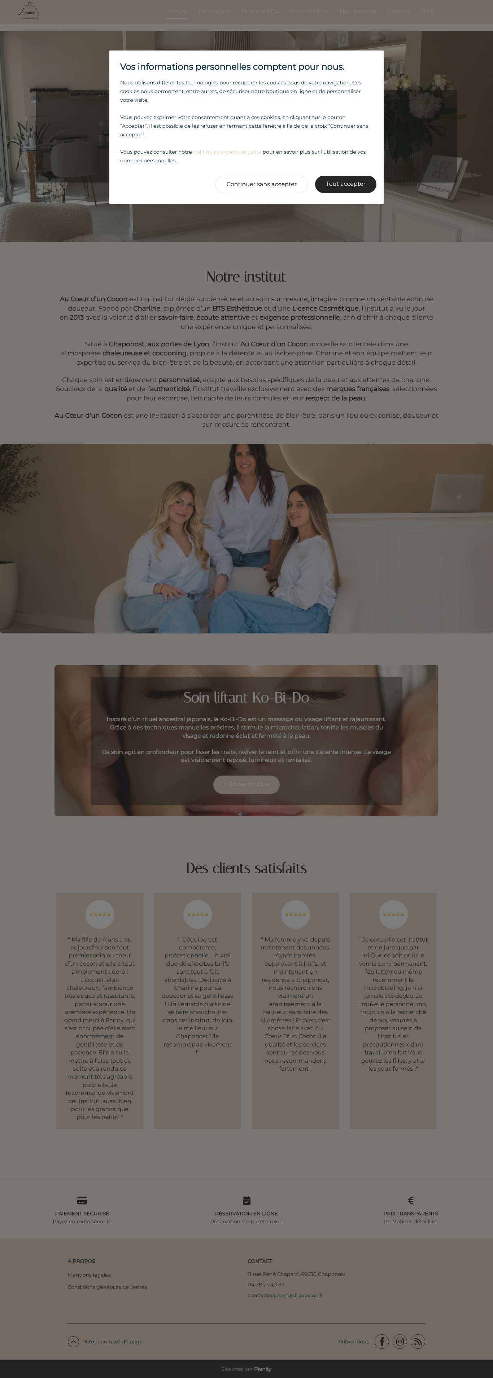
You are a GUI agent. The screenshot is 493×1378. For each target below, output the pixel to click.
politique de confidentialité (227, 152)
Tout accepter (346, 184)
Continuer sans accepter (262, 184)
